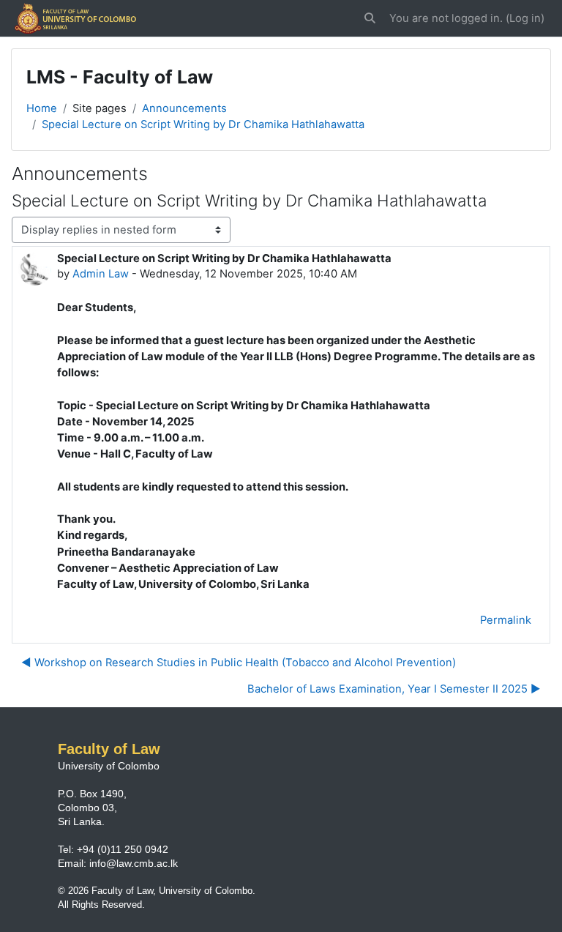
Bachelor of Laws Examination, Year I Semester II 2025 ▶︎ (394, 689)
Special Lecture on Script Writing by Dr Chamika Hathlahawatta (203, 124)
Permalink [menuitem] (505, 620)
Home (41, 108)
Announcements (184, 108)
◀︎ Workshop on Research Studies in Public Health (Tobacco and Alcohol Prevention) (238, 662)
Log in (525, 18)
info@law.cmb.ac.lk (133, 863)
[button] (370, 18)
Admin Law (100, 273)
